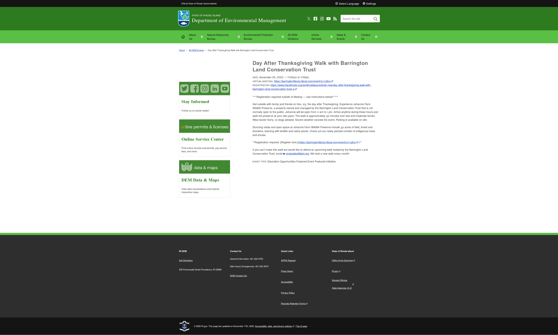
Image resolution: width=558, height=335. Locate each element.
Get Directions (186, 260)
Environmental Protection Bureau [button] (265, 36)
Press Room (287, 271)
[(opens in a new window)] (309, 18)
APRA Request (288, 260)
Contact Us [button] (370, 36)
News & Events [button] (348, 36)
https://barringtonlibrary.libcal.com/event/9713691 (302, 81)
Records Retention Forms (293, 303)
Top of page (301, 326)
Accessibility (287, 281)
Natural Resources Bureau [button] (224, 36)
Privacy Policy (288, 292)
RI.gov (335, 271)
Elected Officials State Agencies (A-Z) (342, 284)
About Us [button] (197, 36)
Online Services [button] (322, 36)
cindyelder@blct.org (297, 153)
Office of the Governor (342, 260)
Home (182, 50)
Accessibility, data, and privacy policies (273, 326)
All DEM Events (196, 50)
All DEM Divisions (293, 36)
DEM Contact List (238, 275)
